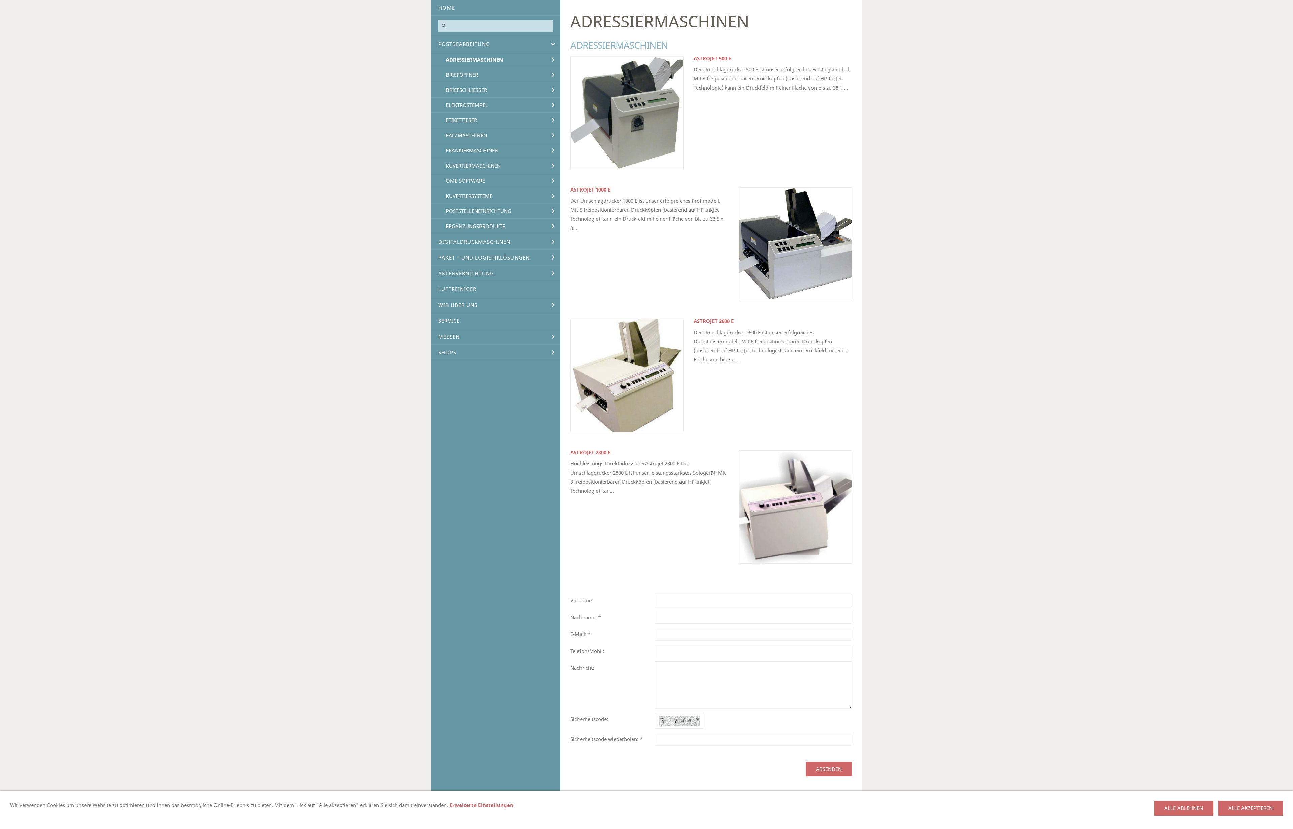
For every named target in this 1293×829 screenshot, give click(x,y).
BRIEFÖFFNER (462, 74)
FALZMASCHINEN (466, 135)
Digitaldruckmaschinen (474, 241)
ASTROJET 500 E (712, 58)
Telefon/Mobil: (587, 651)
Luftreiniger (457, 289)
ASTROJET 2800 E (590, 452)
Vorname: (581, 600)
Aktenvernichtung (466, 273)
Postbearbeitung (464, 44)
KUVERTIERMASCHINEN (473, 165)
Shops (447, 352)
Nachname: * (585, 617)
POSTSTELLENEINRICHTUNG (478, 211)
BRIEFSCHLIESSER (466, 90)
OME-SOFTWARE (465, 180)
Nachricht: (582, 667)
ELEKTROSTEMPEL (467, 105)
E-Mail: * (580, 634)
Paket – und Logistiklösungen (484, 257)
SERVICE (449, 320)
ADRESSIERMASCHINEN (474, 59)
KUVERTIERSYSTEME (469, 196)
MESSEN (449, 336)
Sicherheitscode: (589, 719)
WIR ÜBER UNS (457, 305)
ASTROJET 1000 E (590, 189)
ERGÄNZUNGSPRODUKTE (475, 226)
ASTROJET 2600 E (714, 321)
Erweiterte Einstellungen (481, 805)
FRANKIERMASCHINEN (472, 150)
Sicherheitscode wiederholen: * (606, 739)
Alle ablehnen (1183, 808)
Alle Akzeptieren (1250, 808)
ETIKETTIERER (461, 120)
